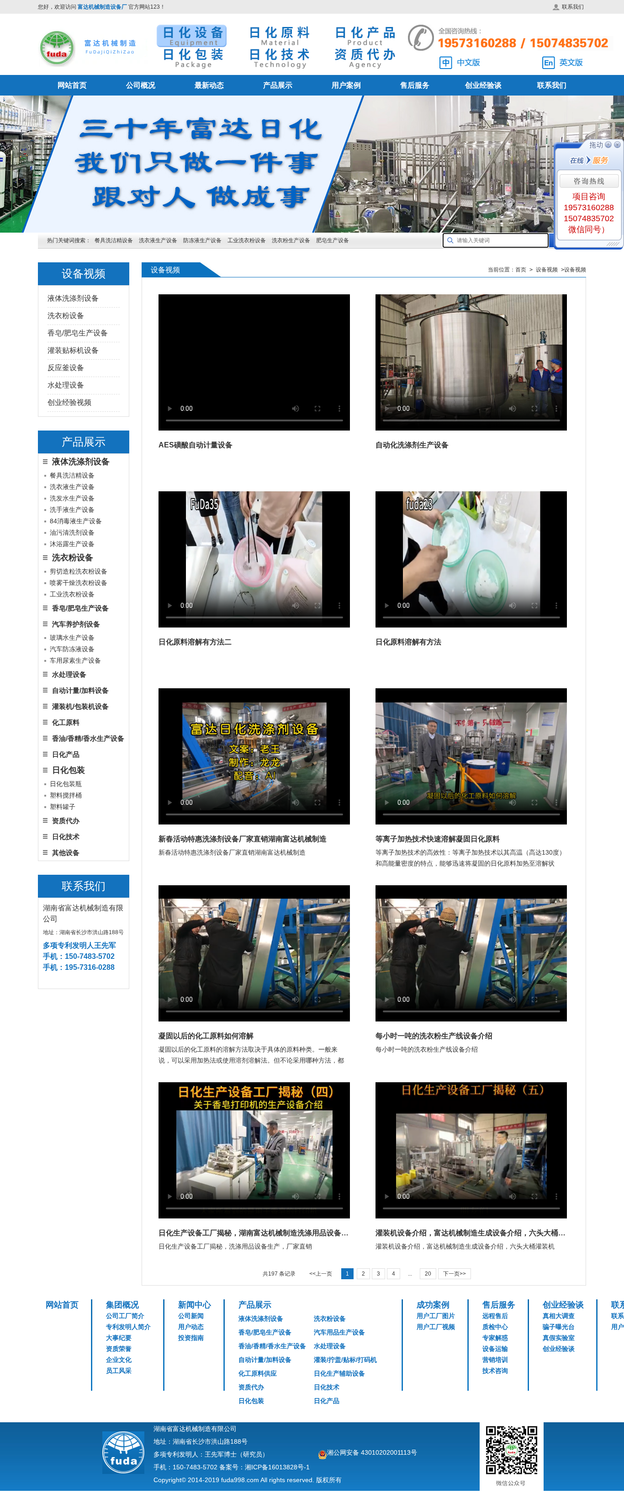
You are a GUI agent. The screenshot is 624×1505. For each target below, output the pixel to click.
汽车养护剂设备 (76, 624)
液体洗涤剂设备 (73, 298)
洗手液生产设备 (72, 509)
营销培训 (495, 1359)
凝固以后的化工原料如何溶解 (206, 1036)
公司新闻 (191, 1315)
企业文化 (119, 1359)
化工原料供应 (257, 1373)
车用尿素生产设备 (75, 660)
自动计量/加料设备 (80, 690)
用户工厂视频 (436, 1326)
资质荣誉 (119, 1348)
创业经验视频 (69, 402)
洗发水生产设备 (72, 498)
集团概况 (122, 1304)
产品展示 (277, 85)
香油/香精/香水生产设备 (88, 738)
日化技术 (65, 836)
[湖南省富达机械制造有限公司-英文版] (562, 62)
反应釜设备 (66, 368)
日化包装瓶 (66, 783)
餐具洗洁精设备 (114, 240)
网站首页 (72, 85)
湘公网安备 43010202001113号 (372, 1452)
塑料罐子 (62, 806)
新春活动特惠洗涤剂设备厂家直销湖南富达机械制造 (243, 839)
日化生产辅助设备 (339, 1373)
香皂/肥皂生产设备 (78, 333)
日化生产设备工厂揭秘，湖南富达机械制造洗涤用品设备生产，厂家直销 (254, 1233)
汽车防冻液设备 (72, 649)
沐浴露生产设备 (72, 544)
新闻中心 (194, 1304)
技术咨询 (495, 1370)
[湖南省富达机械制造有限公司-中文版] (459, 62)
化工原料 (65, 722)
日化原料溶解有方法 (408, 642)
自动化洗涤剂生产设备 (412, 445)
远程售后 (495, 1315)
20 (428, 1274)
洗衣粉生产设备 (291, 240)
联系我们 (573, 7)
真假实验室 (559, 1337)
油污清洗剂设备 (72, 532)
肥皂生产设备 (332, 240)
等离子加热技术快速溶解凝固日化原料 (437, 839)
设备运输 (495, 1348)
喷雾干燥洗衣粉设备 (78, 582)
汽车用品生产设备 (339, 1332)
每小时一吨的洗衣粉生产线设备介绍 (433, 1036)
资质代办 (65, 820)
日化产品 (65, 754)
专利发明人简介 (128, 1326)
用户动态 (191, 1326)
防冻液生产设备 (203, 240)
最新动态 (209, 85)
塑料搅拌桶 (66, 795)
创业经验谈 (483, 85)
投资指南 (191, 1337)
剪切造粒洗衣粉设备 (78, 571)
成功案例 (433, 1304)
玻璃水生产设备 (72, 637)
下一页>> (454, 1274)
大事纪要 (119, 1337)
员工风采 (119, 1370)
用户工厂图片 (436, 1315)
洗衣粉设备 (66, 315)
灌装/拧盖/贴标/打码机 (345, 1359)
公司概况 (140, 85)
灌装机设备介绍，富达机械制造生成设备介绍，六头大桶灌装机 (471, 1233)
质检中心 (495, 1326)
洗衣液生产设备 (158, 240)
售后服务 (414, 85)
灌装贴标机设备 (73, 350)
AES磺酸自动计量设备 (196, 445)
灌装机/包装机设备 (80, 706)
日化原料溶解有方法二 (195, 642)
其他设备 (65, 852)
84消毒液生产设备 (76, 521)
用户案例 (346, 85)
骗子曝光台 (559, 1326)
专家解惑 (495, 1337)
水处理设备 (66, 385)
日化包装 (251, 1400)
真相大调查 (559, 1315)
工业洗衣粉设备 (246, 240)
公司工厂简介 (125, 1315)
